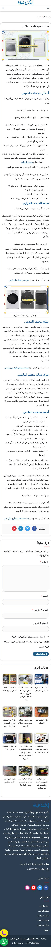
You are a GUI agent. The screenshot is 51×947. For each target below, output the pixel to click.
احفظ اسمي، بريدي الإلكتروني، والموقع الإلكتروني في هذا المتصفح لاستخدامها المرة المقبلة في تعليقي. (26, 642)
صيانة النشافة (27, 162)
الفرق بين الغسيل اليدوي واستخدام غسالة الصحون (9, 723)
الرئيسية (47, 16)
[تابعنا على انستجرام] (27, 888)
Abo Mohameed (32, 943)
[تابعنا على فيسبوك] (46, 888)
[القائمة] (47, 8)
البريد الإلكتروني (40, 610)
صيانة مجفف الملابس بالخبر (17, 368)
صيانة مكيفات (43, 920)
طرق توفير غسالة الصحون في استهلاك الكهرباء (25, 723)
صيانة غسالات (43, 916)
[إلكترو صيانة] (25, 3)
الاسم (44, 596)
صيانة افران (44, 906)
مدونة (38, 16)
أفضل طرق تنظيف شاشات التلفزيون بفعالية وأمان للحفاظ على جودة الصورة (25, 752)
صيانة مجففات (43, 925)
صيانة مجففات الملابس (19, 280)
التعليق (44, 562)
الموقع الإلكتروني (40, 623)
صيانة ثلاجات (43, 911)
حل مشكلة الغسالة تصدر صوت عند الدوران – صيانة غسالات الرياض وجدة (25, 693)
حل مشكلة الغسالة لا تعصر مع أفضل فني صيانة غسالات (41, 749)
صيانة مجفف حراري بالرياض (16, 518)
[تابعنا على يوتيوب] (39, 888)
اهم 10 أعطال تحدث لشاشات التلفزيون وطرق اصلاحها (25, 782)
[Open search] (3, 8)
